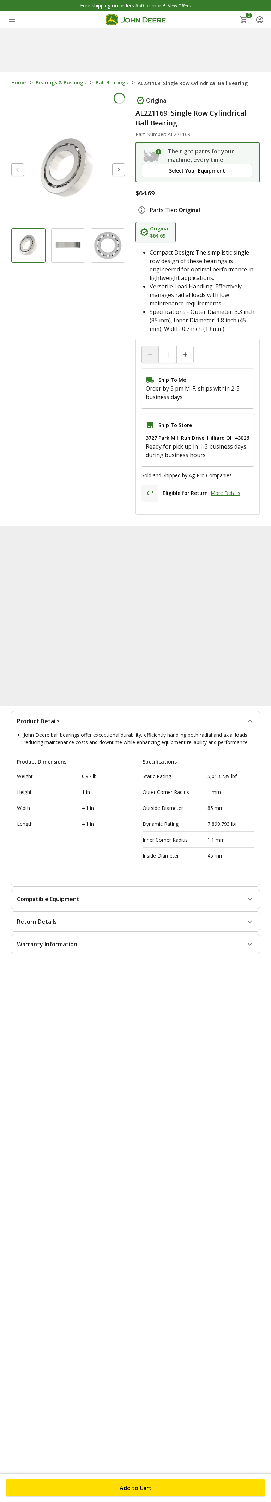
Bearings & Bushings (61, 82)
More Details (225, 493)
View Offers (179, 6)
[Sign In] (259, 19)
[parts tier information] (142, 210)
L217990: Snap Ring (125, 638)
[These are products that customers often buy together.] (80, 543)
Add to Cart (136, 1488)
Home (18, 82)
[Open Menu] (12, 19)
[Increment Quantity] (184, 354)
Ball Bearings (112, 82)
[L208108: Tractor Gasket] (221, 601)
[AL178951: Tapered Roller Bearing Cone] (46, 601)
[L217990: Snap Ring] (133, 601)
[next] (118, 171)
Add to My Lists (101, 100)
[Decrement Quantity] (150, 354)
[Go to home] (136, 19)
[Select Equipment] (152, 155)
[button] (197, 170)
